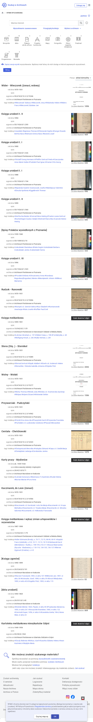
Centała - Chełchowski (13, 431)
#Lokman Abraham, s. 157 (24, 335)
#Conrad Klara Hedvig (38, 216)
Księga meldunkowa (12, 317)
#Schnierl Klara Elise (46, 219)
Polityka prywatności (71, 685)
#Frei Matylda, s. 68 (59, 335)
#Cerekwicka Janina (40, 451)
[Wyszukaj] (81, 23)
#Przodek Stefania (21, 276)
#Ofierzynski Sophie (45, 131)
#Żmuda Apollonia (21, 190)
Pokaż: (72, 78)
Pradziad (78, 43)
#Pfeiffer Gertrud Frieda (43, 159)
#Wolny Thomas (20, 392)
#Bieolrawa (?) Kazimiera (40, 477)
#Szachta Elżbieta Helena (49, 641)
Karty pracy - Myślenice (14, 459)
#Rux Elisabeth (42, 307)
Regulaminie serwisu (43, 706)
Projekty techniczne (37, 44)
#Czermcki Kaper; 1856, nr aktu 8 (27, 612)
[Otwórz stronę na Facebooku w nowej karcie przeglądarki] (73, 697)
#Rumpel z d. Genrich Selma (25, 307)
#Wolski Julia (32, 392)
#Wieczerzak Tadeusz (22, 103)
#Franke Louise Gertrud (56, 216)
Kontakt (65, 678)
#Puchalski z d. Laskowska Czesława (28, 423)
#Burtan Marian (20, 480)
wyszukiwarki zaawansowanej (52, 659)
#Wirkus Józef (33, 641)
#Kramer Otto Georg (53, 162)
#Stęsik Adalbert (34, 363)
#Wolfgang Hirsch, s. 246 (24, 338)
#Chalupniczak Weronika (24, 449)
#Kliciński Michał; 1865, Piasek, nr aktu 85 (30, 607)
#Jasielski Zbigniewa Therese (25, 131)
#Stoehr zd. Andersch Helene (52, 363)
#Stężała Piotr (50, 366)
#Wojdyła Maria (28, 643)
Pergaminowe (6, 59)
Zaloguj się (80, 5)
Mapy (47, 43)
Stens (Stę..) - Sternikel (14, 346)
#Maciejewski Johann (46, 278)
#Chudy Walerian (21, 641)
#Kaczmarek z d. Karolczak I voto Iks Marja (31, 505)
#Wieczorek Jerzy (38, 103)
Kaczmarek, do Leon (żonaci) (17, 488)
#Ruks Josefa (28, 309)
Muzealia (17, 59)
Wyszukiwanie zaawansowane (25, 28)
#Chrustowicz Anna (37, 276)
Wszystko (6, 43)
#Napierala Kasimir (22, 188)
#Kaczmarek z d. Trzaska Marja (34, 508)
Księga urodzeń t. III (12, 258)
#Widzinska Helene (52, 103)
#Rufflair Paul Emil (41, 309)
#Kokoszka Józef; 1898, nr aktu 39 (34, 579)
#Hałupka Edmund (41, 449)
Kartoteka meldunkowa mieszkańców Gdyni (25, 623)
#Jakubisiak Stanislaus (23, 247)
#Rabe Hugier (38, 247)
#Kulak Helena (55, 477)
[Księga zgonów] (10, 558)
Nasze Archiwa (9, 688)
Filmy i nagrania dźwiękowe (68, 45)
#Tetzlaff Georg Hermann (24, 159)
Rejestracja (37, 685)
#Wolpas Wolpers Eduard (24, 394)
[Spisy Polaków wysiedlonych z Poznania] (24, 230)
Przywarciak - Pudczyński (15, 403)
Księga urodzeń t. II (12, 113)
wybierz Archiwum (56, 662)
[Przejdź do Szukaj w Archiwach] (16, 5)
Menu (89, 5)
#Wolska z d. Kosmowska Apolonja (51, 392)
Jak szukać (80, 668)
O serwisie (7, 682)
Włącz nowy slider (70, 688)
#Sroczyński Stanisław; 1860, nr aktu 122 (44, 610)
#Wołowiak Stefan (41, 394)
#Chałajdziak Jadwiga (23, 451)
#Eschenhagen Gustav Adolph (26, 219)
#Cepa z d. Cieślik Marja (58, 449)
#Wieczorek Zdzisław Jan (29, 105)
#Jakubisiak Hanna (37, 250)
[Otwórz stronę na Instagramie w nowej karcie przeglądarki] (68, 697)
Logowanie (37, 682)
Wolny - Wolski (9, 374)
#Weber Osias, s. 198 (43, 335)
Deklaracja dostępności (72, 682)
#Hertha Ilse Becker (22, 216)
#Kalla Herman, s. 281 (42, 338)
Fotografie (58, 43)
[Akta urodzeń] (9, 589)
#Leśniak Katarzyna (22, 477)
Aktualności (8, 685)
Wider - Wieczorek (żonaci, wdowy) (20, 85)
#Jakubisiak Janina (22, 250)
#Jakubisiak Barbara (51, 247)
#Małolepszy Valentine (54, 188)
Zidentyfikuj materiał (41, 692)
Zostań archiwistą (11, 678)
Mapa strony (38, 688)
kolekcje (36, 665)
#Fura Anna (32, 480)
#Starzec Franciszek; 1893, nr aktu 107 (29, 576)
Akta (16, 43)
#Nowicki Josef (49, 134)
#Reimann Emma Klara (33, 134)
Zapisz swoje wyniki (12, 64)
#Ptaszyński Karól (39, 420)
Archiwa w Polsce (10, 692)
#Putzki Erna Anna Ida (23, 420)
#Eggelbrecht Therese (37, 190)
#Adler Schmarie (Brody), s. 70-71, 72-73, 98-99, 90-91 (35, 539)
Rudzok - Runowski (11, 289)
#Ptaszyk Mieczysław (52, 423)
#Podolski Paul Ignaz (36, 162)
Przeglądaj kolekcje (51, 28)
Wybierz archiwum (71, 28)
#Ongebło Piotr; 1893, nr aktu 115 (40, 581)
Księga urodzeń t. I (11, 142)
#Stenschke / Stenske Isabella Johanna (29, 366)
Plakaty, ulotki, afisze (27, 44)
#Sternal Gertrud (21, 363)
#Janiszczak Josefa (37, 188)
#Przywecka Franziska (55, 420)
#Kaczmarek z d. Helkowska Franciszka (36, 511)
